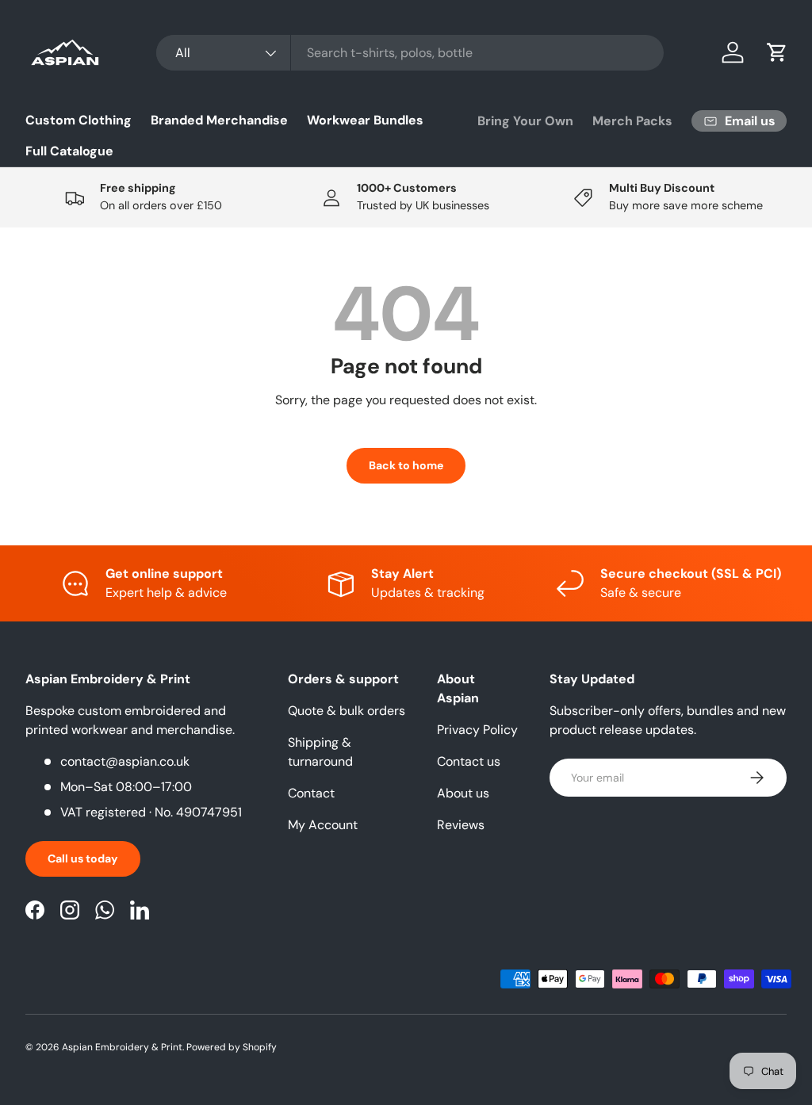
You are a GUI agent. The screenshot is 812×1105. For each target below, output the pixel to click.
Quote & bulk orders (346, 710)
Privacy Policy (477, 729)
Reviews (461, 824)
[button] (777, 52)
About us (463, 793)
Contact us (468, 761)
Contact (311, 793)
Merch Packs (632, 121)
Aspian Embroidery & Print (122, 1047)
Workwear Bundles (365, 120)
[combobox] (410, 53)
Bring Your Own (525, 121)
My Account (323, 824)
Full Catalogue (69, 151)
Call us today (83, 858)
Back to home (406, 465)
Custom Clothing (78, 120)
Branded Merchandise (219, 120)
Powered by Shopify (231, 1047)
